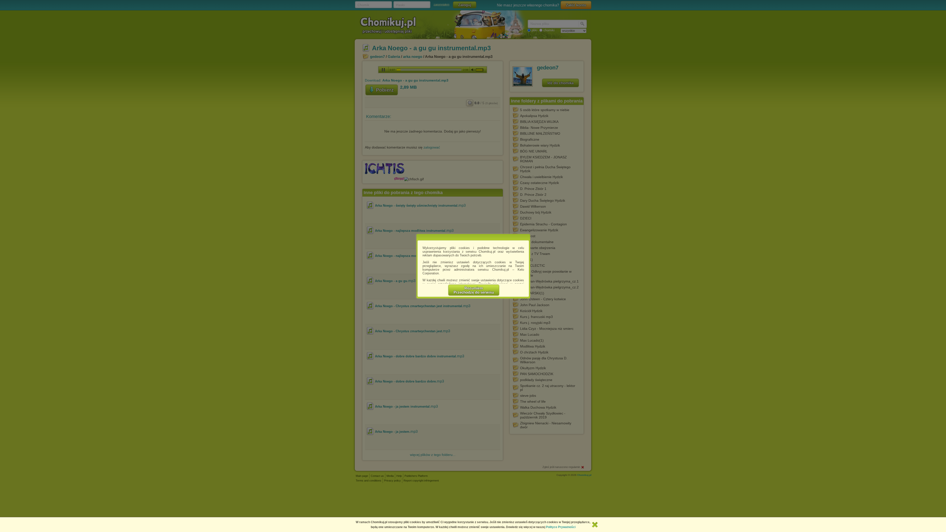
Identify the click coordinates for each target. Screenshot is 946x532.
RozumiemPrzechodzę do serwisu (474, 290)
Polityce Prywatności (560, 527)
